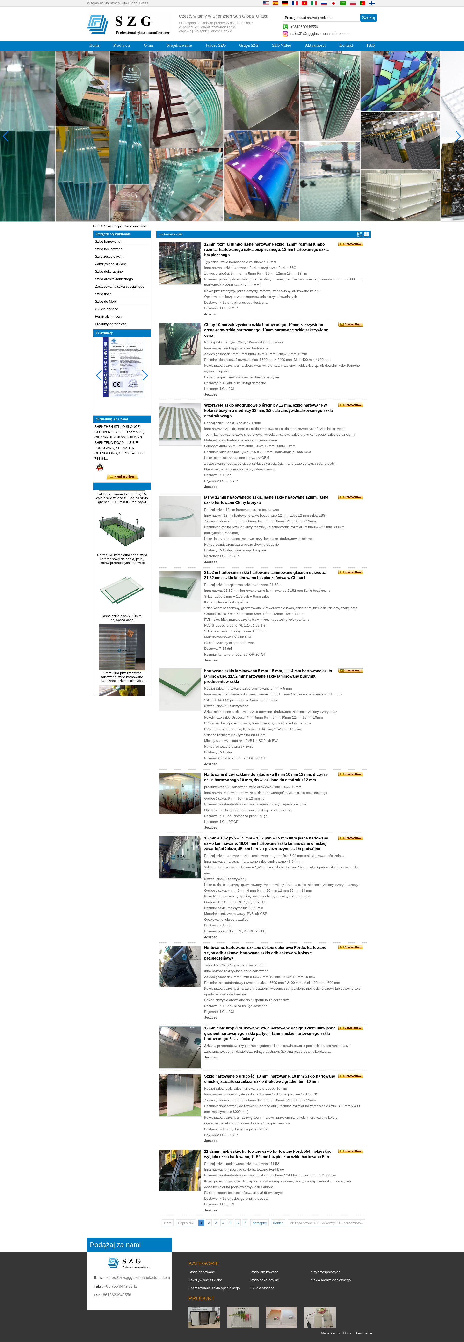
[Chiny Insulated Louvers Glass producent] (204, 1327)
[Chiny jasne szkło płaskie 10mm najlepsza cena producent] (122, 593)
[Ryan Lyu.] (100, 467)
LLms (347, 1333)
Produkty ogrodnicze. (111, 324)
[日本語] (333, 3)
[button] (222, 218)
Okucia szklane (106, 309)
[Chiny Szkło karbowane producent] (243, 1327)
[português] (362, 3)
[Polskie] (353, 3)
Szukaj (109, 226)
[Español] (275, 3)
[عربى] (343, 3)
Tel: (97, 1295)
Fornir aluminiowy (108, 316)
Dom (96, 226)
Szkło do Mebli (106, 301)
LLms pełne (363, 1333)
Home (94, 45)
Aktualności (315, 45)
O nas (148, 45)
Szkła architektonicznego (114, 279)
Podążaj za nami (115, 1244)
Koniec (278, 1223)
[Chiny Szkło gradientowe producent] (281, 1327)
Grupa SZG (248, 45)
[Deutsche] (285, 3)
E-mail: (100, 1278)
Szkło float (103, 294)
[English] (266, 3)
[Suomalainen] (372, 3)
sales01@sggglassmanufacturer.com (319, 33)
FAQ (371, 45)
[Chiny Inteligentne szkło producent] (320, 1327)
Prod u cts (121, 45)
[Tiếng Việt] (304, 3)
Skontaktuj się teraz (122, 477)
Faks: (98, 1286)
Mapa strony (330, 1333)
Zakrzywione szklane (111, 264)
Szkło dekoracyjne (109, 271)
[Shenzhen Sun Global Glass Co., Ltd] (129, 33)
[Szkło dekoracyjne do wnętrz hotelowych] (232, 136)
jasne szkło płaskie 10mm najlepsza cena (122, 598)
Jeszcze (210, 314)
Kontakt (346, 45)
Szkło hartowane (107, 241)
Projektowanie (179, 45)
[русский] (324, 3)
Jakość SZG (216, 45)
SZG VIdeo (281, 45)
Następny (259, 1223)
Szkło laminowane (109, 249)
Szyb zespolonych (109, 256)
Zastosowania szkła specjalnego (119, 286)
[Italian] (314, 3)
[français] (295, 3)
